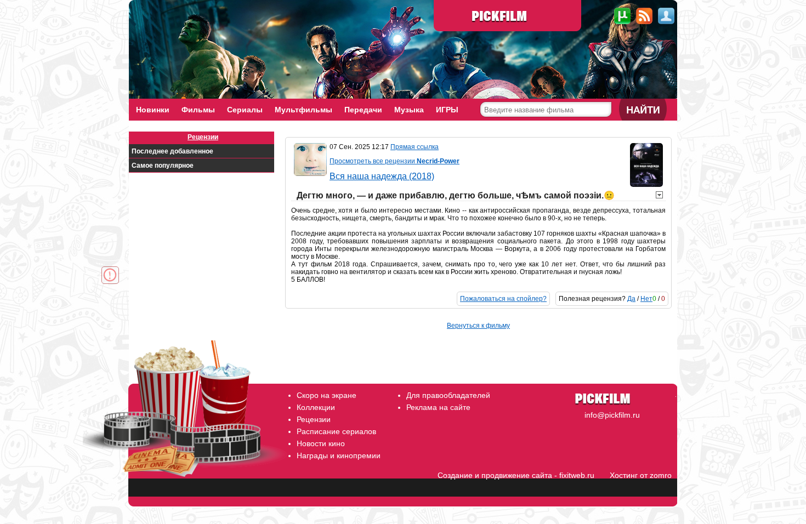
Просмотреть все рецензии (394, 161)
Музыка (409, 109)
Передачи (363, 109)
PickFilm (508, 16)
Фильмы (198, 109)
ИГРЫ (447, 109)
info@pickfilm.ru (612, 415)
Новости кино (321, 443)
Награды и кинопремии (339, 455)
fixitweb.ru (576, 475)
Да (631, 299)
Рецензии (203, 137)
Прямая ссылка (414, 147)
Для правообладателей (448, 395)
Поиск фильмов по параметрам (540, 128)
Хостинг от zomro (641, 475)
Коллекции (316, 407)
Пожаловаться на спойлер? (503, 299)
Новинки (152, 109)
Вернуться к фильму (478, 325)
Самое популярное (163, 165)
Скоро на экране (326, 395)
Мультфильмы (303, 109)
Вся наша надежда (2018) (382, 176)
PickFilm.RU (609, 395)
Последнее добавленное (172, 151)
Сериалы (245, 109)
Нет (646, 299)
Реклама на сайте (438, 407)
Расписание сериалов (336, 431)
